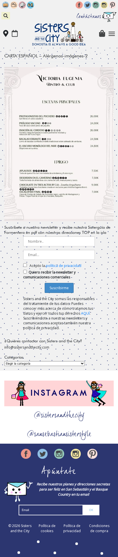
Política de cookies (47, 528)
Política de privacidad (72, 528)
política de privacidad (63, 265)
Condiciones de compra (99, 528)
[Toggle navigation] (112, 34)
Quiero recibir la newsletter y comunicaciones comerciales (49, 274)
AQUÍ (85, 313)
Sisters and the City (21, 528)
